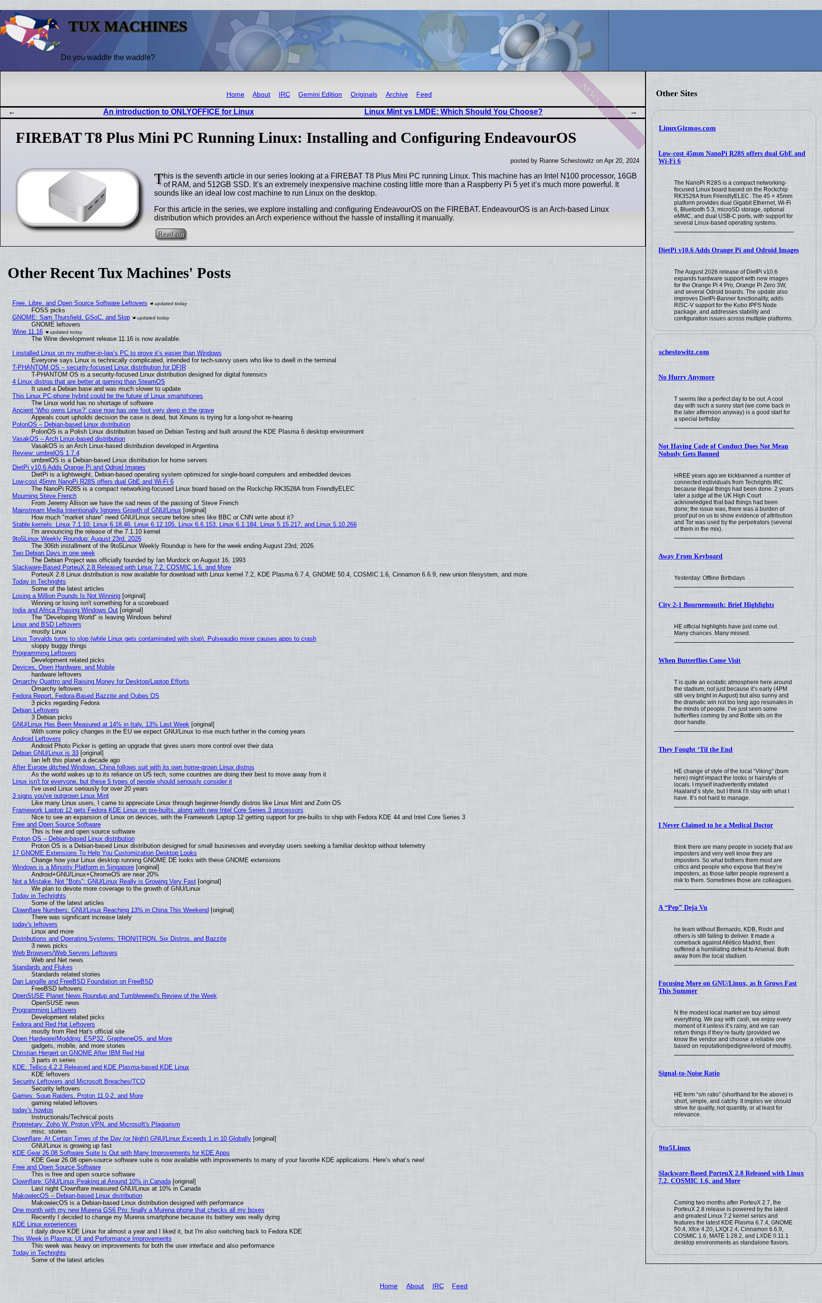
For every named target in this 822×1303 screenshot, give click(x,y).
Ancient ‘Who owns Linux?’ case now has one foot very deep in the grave (113, 410)
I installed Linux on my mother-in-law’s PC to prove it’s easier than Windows (117, 353)
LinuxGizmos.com (687, 128)
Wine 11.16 (27, 331)
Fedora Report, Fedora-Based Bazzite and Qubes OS (85, 695)
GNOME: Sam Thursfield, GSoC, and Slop (71, 317)
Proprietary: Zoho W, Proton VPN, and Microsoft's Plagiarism (96, 1124)
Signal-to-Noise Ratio (689, 1073)
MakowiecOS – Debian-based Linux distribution (77, 1195)
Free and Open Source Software (56, 824)
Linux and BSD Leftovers (46, 624)
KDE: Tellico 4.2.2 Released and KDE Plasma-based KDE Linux (100, 1067)
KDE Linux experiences (44, 1224)
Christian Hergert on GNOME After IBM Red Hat (78, 1052)
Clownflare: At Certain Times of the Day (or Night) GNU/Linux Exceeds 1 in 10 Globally (131, 1138)
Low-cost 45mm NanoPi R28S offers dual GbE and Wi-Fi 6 (93, 481)
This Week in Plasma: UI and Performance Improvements (92, 1238)
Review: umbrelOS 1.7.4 (45, 453)
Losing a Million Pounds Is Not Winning (66, 595)
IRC (284, 94)
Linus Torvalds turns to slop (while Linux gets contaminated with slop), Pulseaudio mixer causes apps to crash (164, 638)
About (261, 94)
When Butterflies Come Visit (699, 660)
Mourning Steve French (44, 495)
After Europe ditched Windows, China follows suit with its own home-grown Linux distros (133, 767)
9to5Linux (675, 1148)
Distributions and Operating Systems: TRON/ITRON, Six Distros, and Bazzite (119, 938)
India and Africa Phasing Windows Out (65, 610)
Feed (424, 94)
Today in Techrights (39, 581)
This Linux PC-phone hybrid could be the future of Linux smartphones (107, 395)
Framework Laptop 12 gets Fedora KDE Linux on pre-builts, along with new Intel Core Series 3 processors (157, 810)
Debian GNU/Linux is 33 (45, 752)
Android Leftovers (36, 738)
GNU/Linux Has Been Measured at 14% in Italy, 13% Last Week (100, 724)
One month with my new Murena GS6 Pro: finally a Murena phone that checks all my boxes (138, 1209)
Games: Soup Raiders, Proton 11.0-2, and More (77, 1095)
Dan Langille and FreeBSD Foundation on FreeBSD (82, 981)
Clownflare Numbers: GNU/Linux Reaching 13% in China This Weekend (110, 910)
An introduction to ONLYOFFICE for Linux (178, 112)
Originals (364, 94)
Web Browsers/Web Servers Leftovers (64, 952)
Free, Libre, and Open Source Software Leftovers (79, 303)
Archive (397, 94)
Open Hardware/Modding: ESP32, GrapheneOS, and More (92, 1038)
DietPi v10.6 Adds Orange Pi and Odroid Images (728, 250)
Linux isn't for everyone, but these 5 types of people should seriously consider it (122, 781)
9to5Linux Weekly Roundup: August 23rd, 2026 (76, 538)
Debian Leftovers (35, 710)
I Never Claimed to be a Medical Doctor (715, 825)
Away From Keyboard (690, 556)
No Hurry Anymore (686, 377)
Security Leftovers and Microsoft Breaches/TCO (78, 1081)
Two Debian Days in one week (53, 553)
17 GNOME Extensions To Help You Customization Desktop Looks (104, 852)
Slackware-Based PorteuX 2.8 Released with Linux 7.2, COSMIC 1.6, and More (731, 1177)
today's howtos (32, 1110)
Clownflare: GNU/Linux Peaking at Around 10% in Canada (91, 1181)
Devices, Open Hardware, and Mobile (63, 667)
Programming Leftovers (44, 652)
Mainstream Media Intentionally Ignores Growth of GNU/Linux (96, 510)
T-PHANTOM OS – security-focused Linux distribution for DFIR (99, 367)
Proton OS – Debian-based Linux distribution (73, 838)
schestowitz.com (684, 352)
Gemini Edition (320, 94)
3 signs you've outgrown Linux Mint (60, 795)
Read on (170, 234)
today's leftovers (35, 924)
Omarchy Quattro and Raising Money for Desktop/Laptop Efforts (100, 681)
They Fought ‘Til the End (695, 749)
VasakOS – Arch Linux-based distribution (68, 438)
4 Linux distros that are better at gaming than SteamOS (88, 381)
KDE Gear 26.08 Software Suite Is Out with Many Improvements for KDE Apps (121, 1152)
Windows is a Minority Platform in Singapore (73, 867)
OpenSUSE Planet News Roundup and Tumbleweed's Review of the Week (114, 995)
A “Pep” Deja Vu (682, 907)
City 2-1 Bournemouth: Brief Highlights (716, 604)
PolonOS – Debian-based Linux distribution (71, 424)
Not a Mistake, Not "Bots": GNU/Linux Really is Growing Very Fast (104, 881)
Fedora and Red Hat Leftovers (53, 1024)
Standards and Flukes (42, 967)
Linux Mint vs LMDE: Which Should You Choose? (453, 112)
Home (235, 94)
